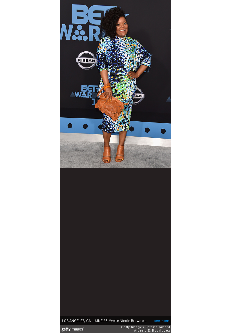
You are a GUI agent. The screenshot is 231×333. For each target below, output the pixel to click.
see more (161, 321)
